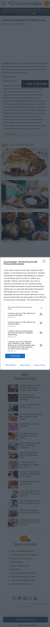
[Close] (45, 262)
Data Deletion (10, 365)
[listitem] (25, 308)
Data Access (25, 365)
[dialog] (25, 313)
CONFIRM (15, 356)
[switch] (40, 314)
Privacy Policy (39, 365)
